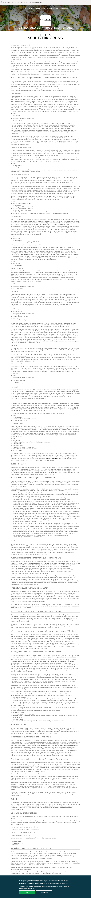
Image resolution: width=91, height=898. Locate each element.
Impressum (64, 8)
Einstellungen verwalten (62, 885)
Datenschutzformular (48, 581)
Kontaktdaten (52, 8)
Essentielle (44, 892)
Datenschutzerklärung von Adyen (48, 458)
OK (27, 892)
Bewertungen (40, 8)
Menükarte (29, 8)
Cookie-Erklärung (21, 356)
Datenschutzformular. (17, 824)
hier (71, 707)
